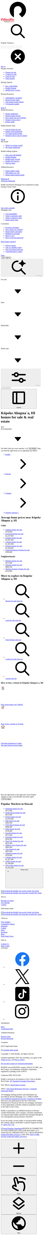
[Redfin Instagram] (22, 1019)
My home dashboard (12, 147)
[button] (22, 12)
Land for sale (10, 76)
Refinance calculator (12, 234)
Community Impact (8, 924)
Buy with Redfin (11, 86)
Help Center (5, 946)
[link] (18, 204)
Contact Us (5, 944)
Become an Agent (7, 901)
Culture (3, 928)
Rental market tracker (13, 116)
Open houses (10, 78)
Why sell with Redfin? (13, 155)
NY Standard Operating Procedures (22, 1081)
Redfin (7, 454)
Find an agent (10, 163)
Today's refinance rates (13, 218)
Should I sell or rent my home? (16, 136)
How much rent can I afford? (15, 118)
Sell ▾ (3, 140)
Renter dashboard (11, 114)
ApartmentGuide (7, 1029)
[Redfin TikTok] (22, 1002)
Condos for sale (11, 74)
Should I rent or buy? (13, 120)
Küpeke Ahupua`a (12, 513)
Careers (3, 905)
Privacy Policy (19, 1060)
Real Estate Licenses (18, 1085)
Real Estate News (7, 936)
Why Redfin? (5, 922)
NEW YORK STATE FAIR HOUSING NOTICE (20, 1136)
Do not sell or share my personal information (17, 1064)
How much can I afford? (14, 230)
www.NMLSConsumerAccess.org (13, 1099)
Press (3, 930)
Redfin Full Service (12, 161)
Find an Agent (10, 245)
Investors (4, 932)
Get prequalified (11, 214)
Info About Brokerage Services (18, 1089)
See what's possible (8, 208)
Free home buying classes (14, 102)
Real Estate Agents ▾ (8, 242)
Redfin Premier (10, 88)
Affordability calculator (13, 98)
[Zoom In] (19, 1148)
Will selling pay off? (12, 173)
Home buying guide (12, 100)
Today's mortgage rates (13, 216)
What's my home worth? (14, 145)
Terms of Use (5, 1060)
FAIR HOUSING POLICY (11, 1135)
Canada (15, 1050)
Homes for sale (10, 72)
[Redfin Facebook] (22, 967)
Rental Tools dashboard (13, 132)
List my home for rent (13, 129)
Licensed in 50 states (34, 1099)
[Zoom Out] (19, 1166)
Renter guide (10, 122)
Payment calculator (12, 228)
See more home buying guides (11, 745)
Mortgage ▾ (5, 179)
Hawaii (8, 474)
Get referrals (5, 903)
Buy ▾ (3, 66)
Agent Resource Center (13, 252)
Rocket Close (5, 1036)
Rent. (3, 1027)
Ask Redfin (32, 448)
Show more (24, 870)
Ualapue (8, 493)
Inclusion (4, 926)
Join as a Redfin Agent (13, 247)
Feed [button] (2, 255)
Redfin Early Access (12, 90)
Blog (2, 934)
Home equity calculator (13, 232)
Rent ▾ (3, 108)
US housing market (12, 104)
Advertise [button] (4, 948)
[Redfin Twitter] (22, 984)
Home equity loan (11, 220)
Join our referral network (14, 249)
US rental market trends (13, 134)
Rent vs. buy (9, 236)
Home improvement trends (14, 175)
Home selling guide (12, 171)
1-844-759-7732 (8, 1125)
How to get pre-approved (14, 238)
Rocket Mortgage (7, 1038)
